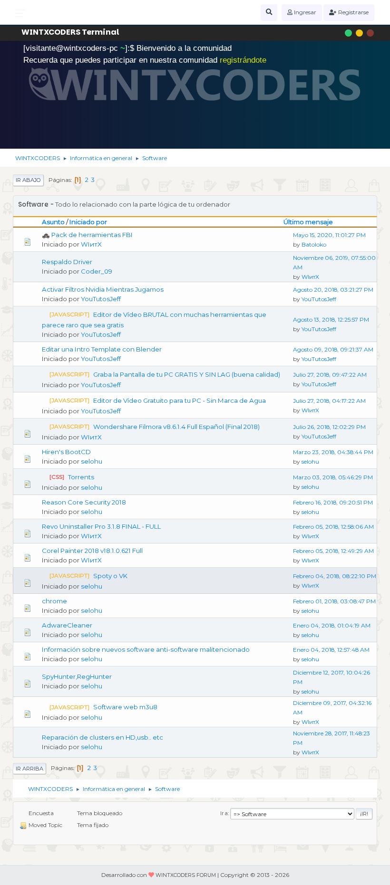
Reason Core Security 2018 (84, 502)
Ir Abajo (28, 180)
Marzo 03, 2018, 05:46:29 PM (333, 477)
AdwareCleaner (67, 625)
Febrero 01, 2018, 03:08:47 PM (334, 601)
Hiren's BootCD (66, 452)
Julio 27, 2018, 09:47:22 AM (330, 374)
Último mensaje (308, 222)
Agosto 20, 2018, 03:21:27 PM (333, 289)
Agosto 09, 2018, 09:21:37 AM (333, 349)
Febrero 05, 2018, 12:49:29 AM (333, 550)
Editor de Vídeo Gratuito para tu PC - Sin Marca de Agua (179, 400)
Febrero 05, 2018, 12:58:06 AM (333, 526)
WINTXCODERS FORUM (186, 875)
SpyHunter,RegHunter (77, 676)
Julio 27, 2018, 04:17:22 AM (329, 400)
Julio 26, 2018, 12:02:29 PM (329, 426)
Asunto (53, 222)
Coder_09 (96, 271)
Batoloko (314, 244)
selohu (91, 461)
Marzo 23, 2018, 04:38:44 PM (333, 452)
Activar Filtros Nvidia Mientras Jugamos (103, 289)
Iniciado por (88, 222)
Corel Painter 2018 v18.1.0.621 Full (92, 550)
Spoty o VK (110, 576)
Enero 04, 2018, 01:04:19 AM (331, 625)
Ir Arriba (29, 768)
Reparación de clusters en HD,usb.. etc (102, 737)
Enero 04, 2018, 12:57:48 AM (331, 649)
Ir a (224, 813)
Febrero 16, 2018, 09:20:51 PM (333, 502)
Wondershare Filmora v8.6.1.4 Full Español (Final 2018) (176, 426)
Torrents (81, 477)
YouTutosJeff (101, 299)
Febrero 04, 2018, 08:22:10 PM (334, 576)
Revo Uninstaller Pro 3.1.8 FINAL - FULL (101, 526)
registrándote (243, 60)
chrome (54, 601)
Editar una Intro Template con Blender (102, 349)
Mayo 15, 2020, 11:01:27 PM (329, 234)
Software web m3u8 (125, 707)
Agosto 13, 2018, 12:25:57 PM (331, 319)
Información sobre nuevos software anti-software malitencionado (146, 649)
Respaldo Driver (67, 262)
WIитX (91, 244)
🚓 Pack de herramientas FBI (87, 234)
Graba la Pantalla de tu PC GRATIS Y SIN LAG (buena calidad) (186, 374)
